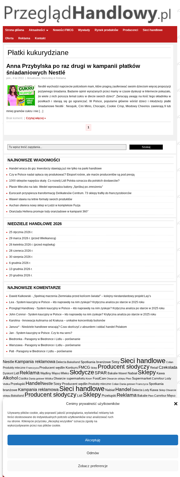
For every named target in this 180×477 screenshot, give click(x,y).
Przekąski (18, 384)
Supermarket (141, 378)
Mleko (65, 373)
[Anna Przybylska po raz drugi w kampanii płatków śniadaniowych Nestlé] (21, 106)
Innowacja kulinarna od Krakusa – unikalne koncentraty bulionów (63, 320)
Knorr (89, 378)
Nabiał (132, 373)
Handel (33, 383)
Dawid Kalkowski (20, 296)
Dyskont (8, 373)
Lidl (16, 373)
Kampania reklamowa (35, 361)
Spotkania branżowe (96, 362)
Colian (169, 362)
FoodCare (99, 378)
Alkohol (10, 377)
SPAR (101, 372)
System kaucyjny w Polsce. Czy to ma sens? (44, 333)
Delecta (61, 362)
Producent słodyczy (124, 367)
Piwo (128, 378)
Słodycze (82, 372)
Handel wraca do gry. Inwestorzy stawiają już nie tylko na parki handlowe (55, 168)
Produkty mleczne (14, 367)
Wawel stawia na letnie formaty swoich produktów (40, 199)
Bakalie (113, 373)
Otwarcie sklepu (116, 378)
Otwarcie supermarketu (69, 378)
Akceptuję (92, 440)
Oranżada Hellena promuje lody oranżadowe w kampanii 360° (49, 211)
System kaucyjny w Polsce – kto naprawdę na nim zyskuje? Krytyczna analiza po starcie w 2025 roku (80, 302)
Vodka (6, 384)
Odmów (93, 453)
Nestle (8, 362)
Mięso (56, 373)
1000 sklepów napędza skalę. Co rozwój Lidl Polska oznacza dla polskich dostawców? (64, 180)
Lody (168, 378)
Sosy (116, 362)
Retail (154, 367)
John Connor (17, 314)
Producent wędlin (52, 367)
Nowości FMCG (63, 30)
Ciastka (23, 378)
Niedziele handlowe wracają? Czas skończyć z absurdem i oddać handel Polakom (74, 326)
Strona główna (14, 30)
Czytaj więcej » (36, 118)
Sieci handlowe (153, 30)
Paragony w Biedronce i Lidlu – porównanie (52, 339)
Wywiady (84, 30)
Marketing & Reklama (53, 78)
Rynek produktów (106, 30)
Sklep (94, 367)
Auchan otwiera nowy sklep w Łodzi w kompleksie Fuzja (44, 205)
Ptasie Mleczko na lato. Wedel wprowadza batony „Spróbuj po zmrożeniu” (56, 186)
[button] (175, 403)
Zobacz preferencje (93, 466)
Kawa (161, 373)
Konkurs (72, 367)
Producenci (130, 30)
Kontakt (40, 38)
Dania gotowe (36, 378)
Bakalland (73, 362)
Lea (11, 302)
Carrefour (158, 378)
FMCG (84, 367)
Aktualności (37, 30)
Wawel (122, 373)
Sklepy (147, 372)
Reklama (24, 38)
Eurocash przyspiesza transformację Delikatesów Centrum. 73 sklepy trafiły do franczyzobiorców (70, 193)
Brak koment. (14, 118)
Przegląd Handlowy (21, 308)
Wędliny (45, 373)
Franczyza (32, 367)
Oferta (9, 38)
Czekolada (168, 367)
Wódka (49, 378)
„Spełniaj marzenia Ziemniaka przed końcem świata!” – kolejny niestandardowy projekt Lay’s (92, 296)
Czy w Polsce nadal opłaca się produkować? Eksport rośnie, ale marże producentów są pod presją (72, 174)
